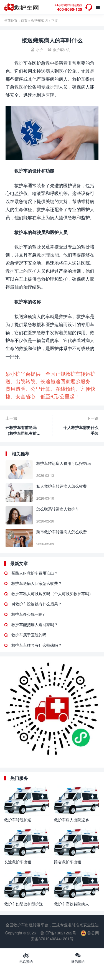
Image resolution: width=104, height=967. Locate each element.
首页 (24, 20)
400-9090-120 (68, 7)
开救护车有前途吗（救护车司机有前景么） (23, 430)
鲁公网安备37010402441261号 (65, 935)
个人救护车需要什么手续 (81, 430)
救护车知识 (39, 20)
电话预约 (26, 958)
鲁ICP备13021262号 (58, 933)
